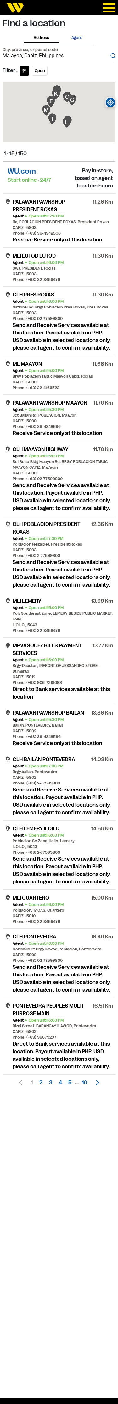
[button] (95, 1082)
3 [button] (50, 1082)
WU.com (22, 171)
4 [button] (60, 1082)
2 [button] (40, 1082)
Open (40, 71)
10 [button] (84, 1082)
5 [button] (69, 1082)
